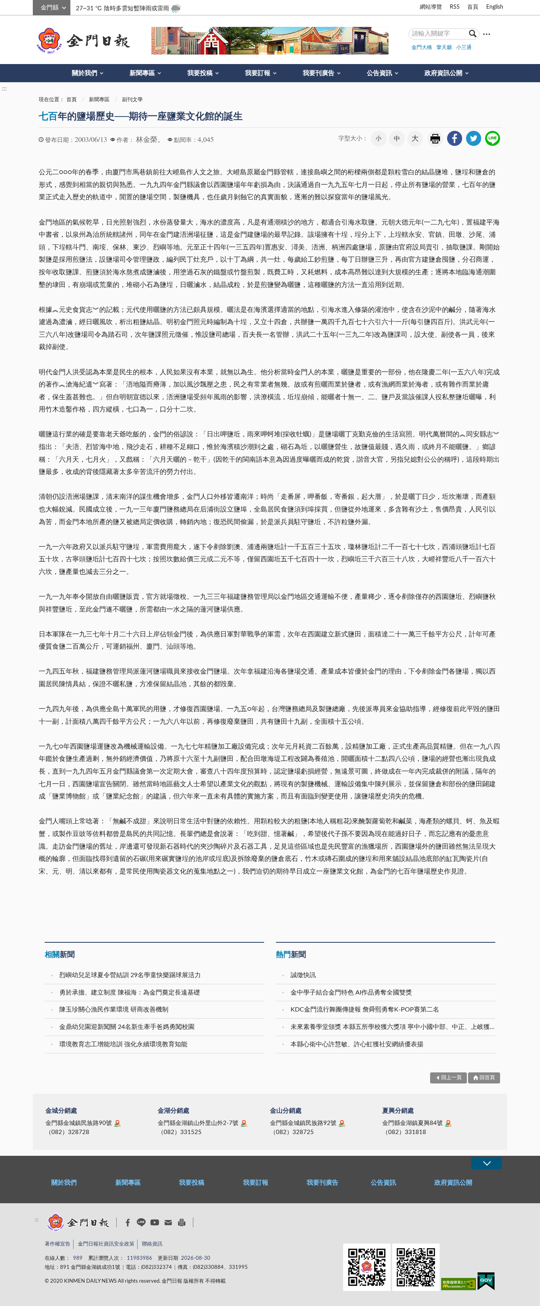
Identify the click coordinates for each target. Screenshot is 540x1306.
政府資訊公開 (444, 73)
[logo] (82, 41)
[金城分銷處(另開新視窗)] (117, 1123)
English (494, 7)
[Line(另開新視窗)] (141, 1222)
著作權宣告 (57, 1244)
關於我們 (84, 73)
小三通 (464, 47)
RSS (455, 7)
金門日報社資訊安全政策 (106, 1244)
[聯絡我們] (168, 1222)
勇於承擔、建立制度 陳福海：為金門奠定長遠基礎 (129, 992)
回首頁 (487, 1077)
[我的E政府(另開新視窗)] (486, 1282)
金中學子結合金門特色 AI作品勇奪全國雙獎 (351, 992)
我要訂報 (257, 73)
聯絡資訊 (152, 1244)
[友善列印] (182, 1222)
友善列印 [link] (435, 139)
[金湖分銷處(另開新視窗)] (244, 1123)
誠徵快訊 (303, 975)
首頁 (472, 7)
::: (37, 6)
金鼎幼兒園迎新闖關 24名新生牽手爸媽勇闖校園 (126, 1027)
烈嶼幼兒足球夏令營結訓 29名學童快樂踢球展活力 (130, 975)
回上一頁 (451, 1077)
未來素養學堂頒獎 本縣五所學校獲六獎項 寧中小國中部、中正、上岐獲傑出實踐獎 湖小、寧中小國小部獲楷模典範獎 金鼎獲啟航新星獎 (394, 1027)
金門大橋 (422, 47)
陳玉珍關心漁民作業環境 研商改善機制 (113, 1009)
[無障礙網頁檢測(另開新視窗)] (458, 1285)
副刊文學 (132, 99)
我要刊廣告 (318, 73)
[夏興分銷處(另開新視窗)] (448, 1123)
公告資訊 (379, 73)
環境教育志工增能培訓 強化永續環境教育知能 (123, 1044)
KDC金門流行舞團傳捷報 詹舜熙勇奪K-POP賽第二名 (365, 1009)
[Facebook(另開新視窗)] (128, 1222)
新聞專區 (142, 73)
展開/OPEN (486, 1163)
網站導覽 (431, 7)
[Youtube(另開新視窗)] (155, 1222)
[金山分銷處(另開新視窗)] (342, 1123)
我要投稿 (200, 73)
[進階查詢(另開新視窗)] (487, 33)
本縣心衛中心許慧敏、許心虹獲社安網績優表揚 (357, 1044)
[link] (454, 138)
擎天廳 (444, 47)
